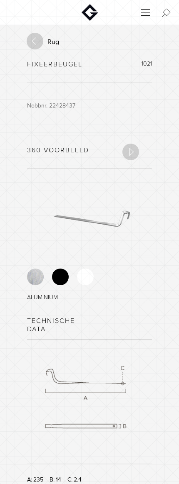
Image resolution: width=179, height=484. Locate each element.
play (130, 152)
